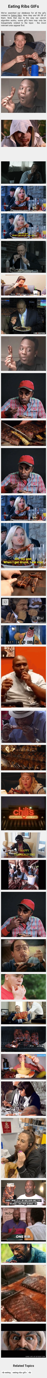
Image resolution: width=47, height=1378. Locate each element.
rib (30, 1372)
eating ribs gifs (20, 1372)
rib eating (6, 1372)
